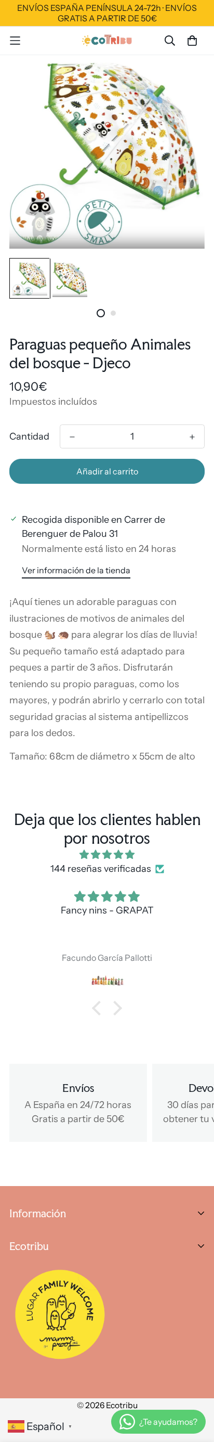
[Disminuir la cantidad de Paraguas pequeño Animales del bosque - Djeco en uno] (72, 437)
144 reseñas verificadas (100, 868)
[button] (99, 1008)
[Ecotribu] (107, 40)
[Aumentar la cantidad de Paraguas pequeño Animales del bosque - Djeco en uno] (192, 437)
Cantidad (29, 436)
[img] (107, 854)
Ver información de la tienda (76, 570)
